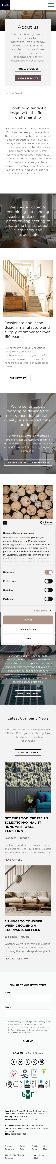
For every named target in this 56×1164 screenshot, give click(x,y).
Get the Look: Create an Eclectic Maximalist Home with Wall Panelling (26, 824)
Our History (17, 378)
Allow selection (28, 629)
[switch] (49, 581)
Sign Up (28, 1040)
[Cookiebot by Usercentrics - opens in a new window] (40, 523)
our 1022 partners (21, 537)
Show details (40, 610)
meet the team (28, 693)
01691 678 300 (28, 1052)
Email (8, 1007)
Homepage (9, 93)
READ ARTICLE (13, 859)
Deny (28, 638)
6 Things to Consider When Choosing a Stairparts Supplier (23, 925)
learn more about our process (28, 462)
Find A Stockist (28, 68)
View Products (28, 78)
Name (8, 992)
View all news (28, 752)
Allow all (28, 619)
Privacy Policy (14, 1024)
